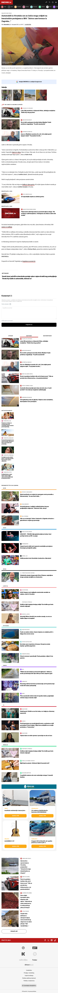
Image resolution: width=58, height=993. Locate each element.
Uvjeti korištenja (29, 975)
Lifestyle (27, 6)
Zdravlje (43, 6)
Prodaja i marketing (29, 972)
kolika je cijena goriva (28, 184)
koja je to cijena (16, 152)
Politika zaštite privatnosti (29, 978)
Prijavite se (29, 324)
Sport (12, 6)
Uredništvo (29, 970)
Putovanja (35, 6)
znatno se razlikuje (7, 227)
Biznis (50, 6)
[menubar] (53, 2)
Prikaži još (14, 931)
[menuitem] (53, 2)
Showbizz (19, 6)
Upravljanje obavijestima (30, 985)
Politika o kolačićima (29, 980)
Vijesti (5, 6)
